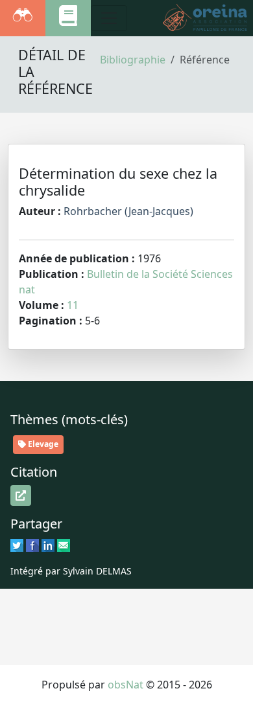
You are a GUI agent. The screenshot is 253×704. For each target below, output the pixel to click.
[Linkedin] (48, 545)
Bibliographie (132, 59)
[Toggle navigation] (109, 18)
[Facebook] (32, 545)
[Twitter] (16, 545)
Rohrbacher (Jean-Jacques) (128, 211)
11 (72, 305)
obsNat (125, 684)
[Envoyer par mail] (63, 545)
